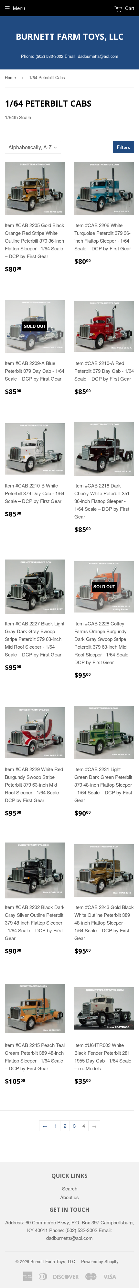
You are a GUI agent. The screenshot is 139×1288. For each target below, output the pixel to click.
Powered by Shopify (100, 1261)
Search (69, 1188)
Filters (123, 147)
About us (69, 1197)
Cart (129, 8)
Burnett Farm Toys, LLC (69, 36)
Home (10, 77)
